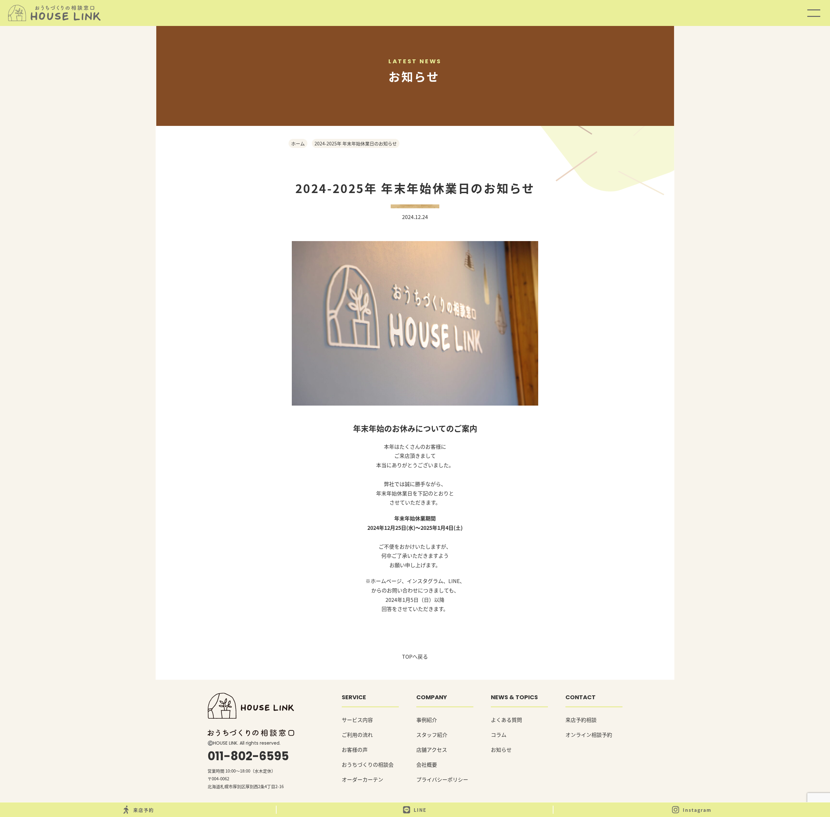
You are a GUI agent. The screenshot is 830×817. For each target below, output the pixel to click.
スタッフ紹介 (431, 734)
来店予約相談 (581, 720)
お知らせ (501, 749)
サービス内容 (357, 720)
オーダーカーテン (362, 779)
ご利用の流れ (357, 734)
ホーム (298, 143)
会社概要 (426, 764)
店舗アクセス (431, 749)
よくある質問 (506, 720)
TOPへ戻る (415, 656)
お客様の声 (355, 749)
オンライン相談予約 (588, 734)
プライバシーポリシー (442, 779)
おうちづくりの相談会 (368, 764)
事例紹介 (426, 720)
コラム (498, 734)
